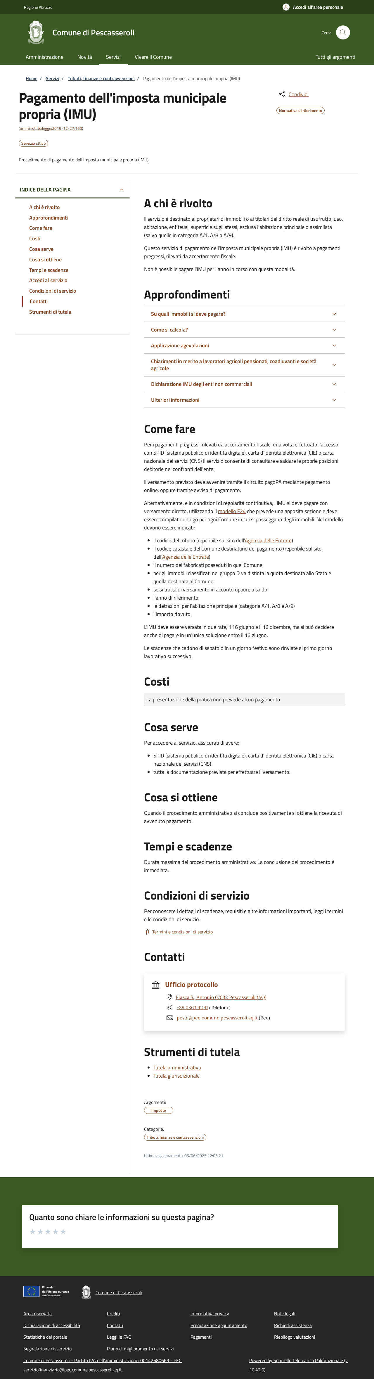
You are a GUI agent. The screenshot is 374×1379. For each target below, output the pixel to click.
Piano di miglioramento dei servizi (140, 1348)
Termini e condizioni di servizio (182, 931)
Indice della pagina (45, 190)
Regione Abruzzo (38, 7)
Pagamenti (201, 1336)
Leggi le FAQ (119, 1336)
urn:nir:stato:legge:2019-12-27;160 (51, 128)
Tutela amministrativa (177, 1067)
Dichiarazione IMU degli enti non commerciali (201, 384)
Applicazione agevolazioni (180, 345)
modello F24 (232, 511)
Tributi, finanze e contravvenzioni (101, 78)
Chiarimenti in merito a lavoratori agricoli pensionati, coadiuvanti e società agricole (233, 364)
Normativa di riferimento (300, 109)
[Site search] (343, 32)
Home (31, 78)
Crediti (113, 1313)
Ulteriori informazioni (175, 400)
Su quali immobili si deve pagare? (188, 314)
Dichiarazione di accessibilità (51, 1325)
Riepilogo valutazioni (294, 1336)
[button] (313, 7)
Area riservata (37, 1313)
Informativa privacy (210, 1313)
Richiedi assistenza (293, 1325)
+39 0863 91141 (192, 1007)
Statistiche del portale (45, 1336)
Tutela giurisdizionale (176, 1076)
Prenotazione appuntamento (219, 1325)
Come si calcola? (169, 330)
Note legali (284, 1313)
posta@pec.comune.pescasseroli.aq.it (217, 1018)
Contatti (115, 1325)
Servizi (52, 78)
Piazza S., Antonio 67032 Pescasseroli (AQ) (221, 997)
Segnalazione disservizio (47, 1348)
